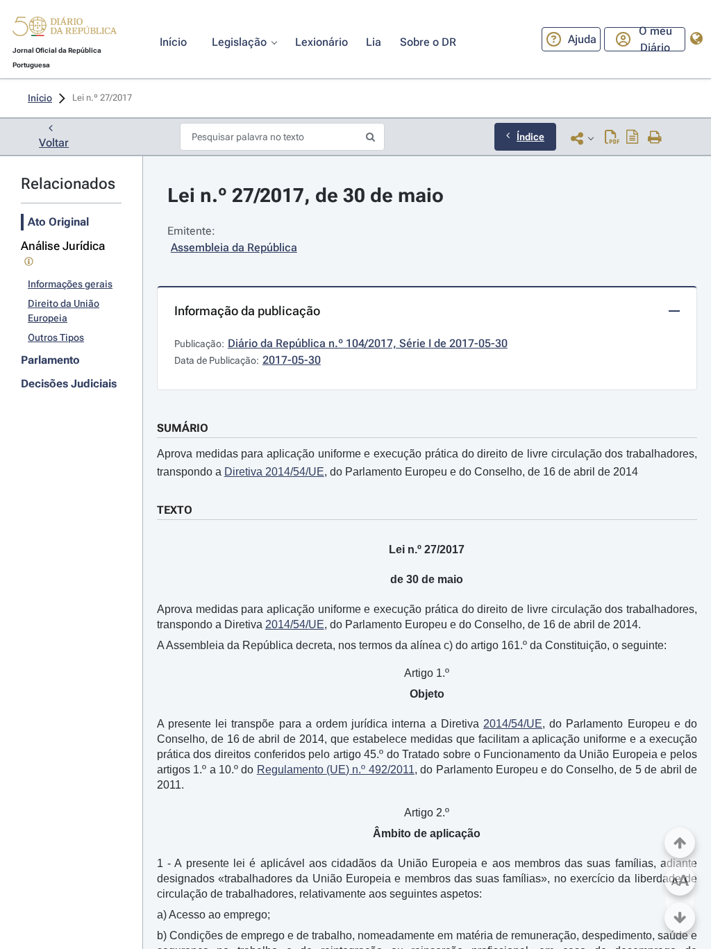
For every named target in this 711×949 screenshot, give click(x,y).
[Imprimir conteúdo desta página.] (655, 138)
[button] (64, 28)
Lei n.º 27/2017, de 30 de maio (305, 195)
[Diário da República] (64, 29)
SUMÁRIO (182, 428)
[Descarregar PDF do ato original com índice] (632, 138)
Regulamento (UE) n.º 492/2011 (336, 769)
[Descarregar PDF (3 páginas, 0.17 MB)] (612, 138)
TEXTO (174, 510)
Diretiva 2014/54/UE (274, 472)
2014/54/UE (294, 624)
